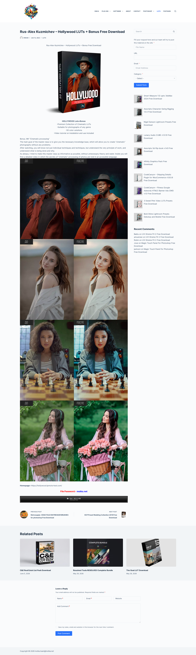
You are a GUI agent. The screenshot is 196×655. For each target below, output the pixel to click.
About (128, 11)
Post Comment (64, 633)
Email (136, 63)
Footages (167, 11)
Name (60, 598)
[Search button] (174, 31)
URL (135, 53)
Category (137, 74)
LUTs (158, 11)
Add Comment (63, 606)
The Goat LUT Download (137, 570)
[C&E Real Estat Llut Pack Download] (45, 553)
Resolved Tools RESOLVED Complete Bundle (93, 570)
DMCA (97, 11)
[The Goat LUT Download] (151, 553)
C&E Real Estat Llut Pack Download (35, 570)
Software (117, 11)
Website (118, 598)
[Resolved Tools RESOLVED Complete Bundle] (98, 553)
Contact (137, 11)
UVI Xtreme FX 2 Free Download (156, 234)
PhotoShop (147, 11)
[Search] (175, 11)
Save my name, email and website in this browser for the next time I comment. (86, 627)
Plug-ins (105, 11)
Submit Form (141, 85)
